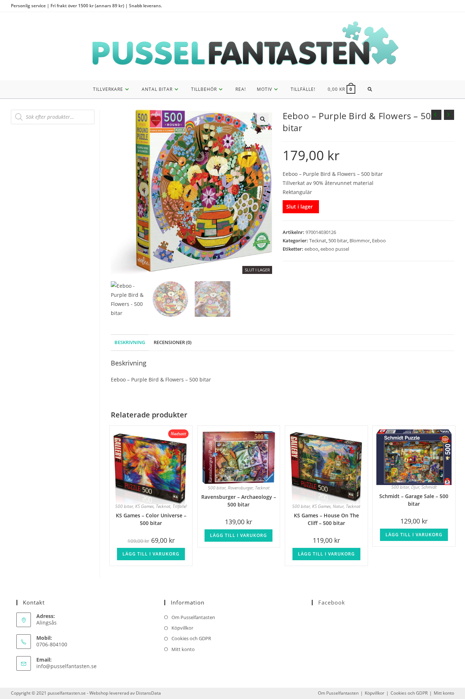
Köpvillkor (182, 628)
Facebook (331, 602)
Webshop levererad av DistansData (125, 693)
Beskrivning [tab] (129, 342)
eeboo (311, 249)
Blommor (359, 240)
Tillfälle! (180, 506)
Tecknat (317, 240)
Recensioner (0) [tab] (172, 342)
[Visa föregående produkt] (436, 115)
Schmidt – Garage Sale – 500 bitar (413, 499)
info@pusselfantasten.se (66, 666)
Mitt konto (183, 649)
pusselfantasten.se (67, 693)
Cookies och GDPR (191, 638)
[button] (262, 119)
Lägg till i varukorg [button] (150, 554)
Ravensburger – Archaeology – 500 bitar (238, 500)
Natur (338, 506)
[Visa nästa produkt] (449, 115)
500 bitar (337, 240)
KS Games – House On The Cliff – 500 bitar (326, 518)
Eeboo (379, 240)
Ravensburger (240, 488)
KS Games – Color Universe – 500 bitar (151, 518)
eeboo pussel (334, 249)
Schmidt (429, 487)
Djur (415, 487)
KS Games (144, 506)
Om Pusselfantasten (193, 617)
